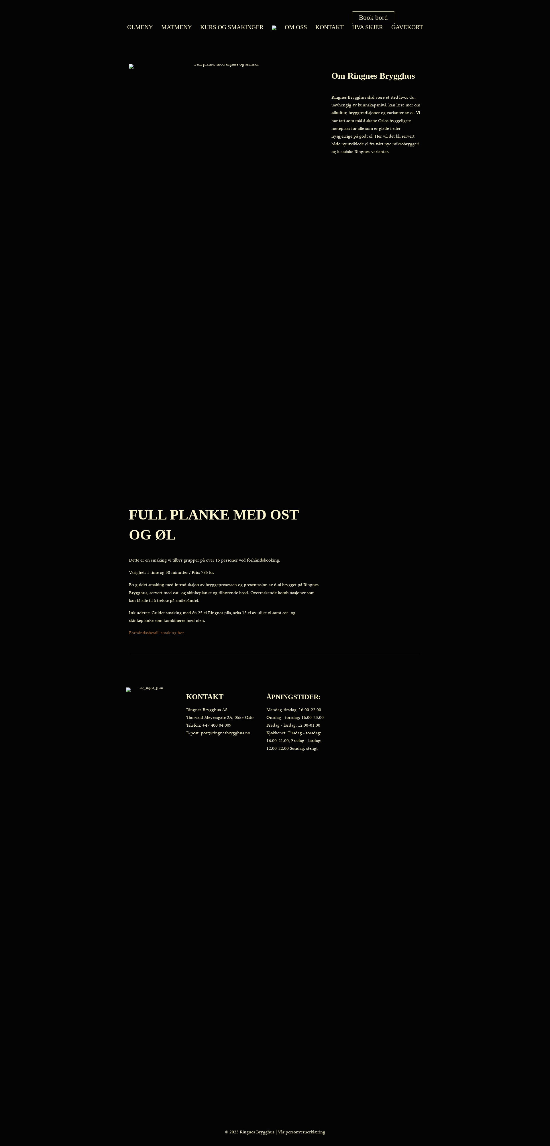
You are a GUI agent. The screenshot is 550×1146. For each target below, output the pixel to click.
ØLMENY (140, 27)
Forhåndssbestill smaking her (156, 632)
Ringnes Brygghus (257, 1132)
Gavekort (407, 27)
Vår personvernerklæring (301, 1132)
